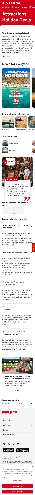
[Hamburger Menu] (3, 3)
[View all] (13, 209)
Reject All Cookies (17, 486)
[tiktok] (13, 444)
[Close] (33, 467)
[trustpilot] (18, 444)
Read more (6, 57)
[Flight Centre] (13, 3)
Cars (25, 7)
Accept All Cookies (17, 491)
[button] (33, 247)
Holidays (16, 7)
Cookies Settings (17, 480)
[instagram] (9, 444)
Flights (6, 7)
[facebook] (4, 444)
